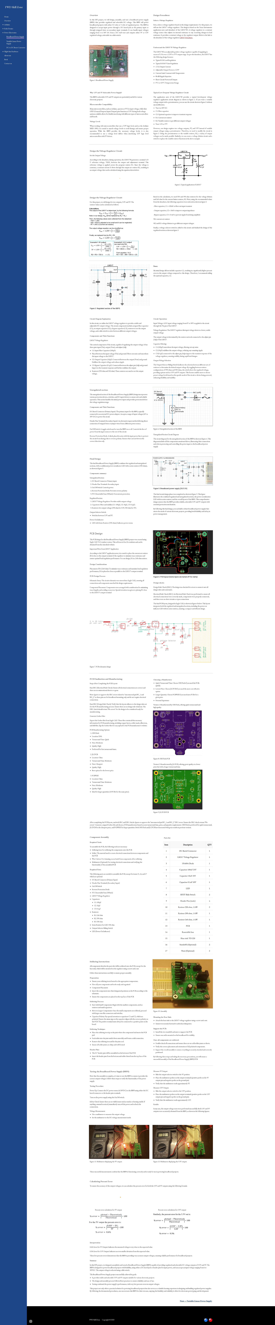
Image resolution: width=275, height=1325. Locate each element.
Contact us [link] (8, 63)
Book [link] (6, 59)
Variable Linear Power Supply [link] (13, 42)
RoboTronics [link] (8, 29)
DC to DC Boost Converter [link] (15, 47)
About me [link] (7, 55)
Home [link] (6, 17)
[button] (272, 3)
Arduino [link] (7, 25)
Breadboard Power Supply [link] (15, 36)
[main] (151, 5)
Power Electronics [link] (10, 32)
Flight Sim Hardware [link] (11, 51)
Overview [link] (7, 21)
